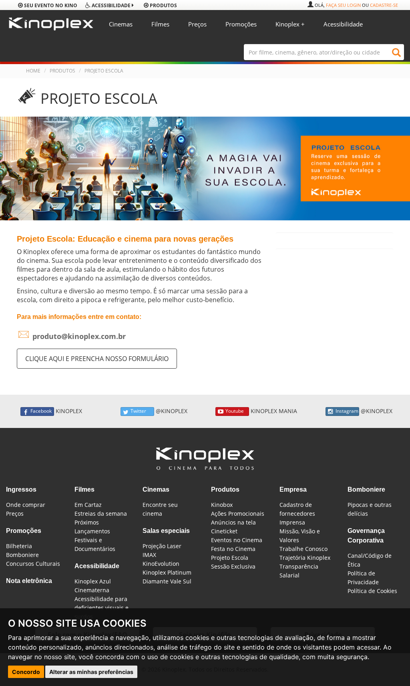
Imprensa (292, 522)
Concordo (26, 671)
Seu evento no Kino (50, 5)
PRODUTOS (62, 70)
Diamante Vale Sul (167, 581)
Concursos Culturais (33, 563)
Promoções (241, 24)
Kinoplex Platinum (167, 572)
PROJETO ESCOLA (103, 70)
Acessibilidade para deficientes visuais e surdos (101, 607)
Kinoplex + (290, 24)
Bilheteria (19, 546)
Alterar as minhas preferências (91, 671)
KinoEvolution (161, 563)
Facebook (41, 411)
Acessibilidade (343, 24)
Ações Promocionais (237, 513)
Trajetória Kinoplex (304, 557)
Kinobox (222, 504)
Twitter (138, 411)
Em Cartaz (88, 504)
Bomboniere (22, 555)
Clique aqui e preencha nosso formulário (97, 358)
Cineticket (224, 531)
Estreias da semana (100, 513)
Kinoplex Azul (92, 581)
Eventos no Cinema (236, 540)
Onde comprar (25, 504)
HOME (33, 70)
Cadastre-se (384, 5)
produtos (163, 5)
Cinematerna (91, 590)
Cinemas (121, 24)
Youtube (234, 411)
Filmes (160, 24)
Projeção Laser (162, 546)
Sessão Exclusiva (233, 566)
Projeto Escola (229, 557)
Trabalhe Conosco (303, 549)
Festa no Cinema (233, 549)
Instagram (347, 411)
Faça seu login (343, 5)
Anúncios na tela (233, 522)
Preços (197, 24)
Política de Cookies (372, 591)
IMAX (149, 555)
